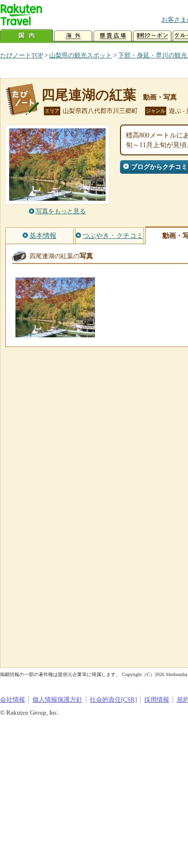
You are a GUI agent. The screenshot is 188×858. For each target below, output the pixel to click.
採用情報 (156, 699)
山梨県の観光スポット (80, 55)
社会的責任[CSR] (113, 699)
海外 (73, 36)
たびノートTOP (21, 55)
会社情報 (12, 699)
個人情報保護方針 (57, 699)
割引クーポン (152, 36)
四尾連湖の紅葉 (88, 94)
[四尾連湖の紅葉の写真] (55, 333)
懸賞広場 (113, 36)
